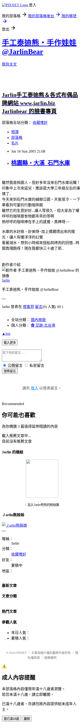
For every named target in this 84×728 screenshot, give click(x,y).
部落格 (16, 138)
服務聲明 (50, 657)
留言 (38, 307)
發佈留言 (10, 371)
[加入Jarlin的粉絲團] (42, 496)
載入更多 (10, 342)
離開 (27, 719)
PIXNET (21, 652)
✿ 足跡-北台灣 (43, 325)
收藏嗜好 (40, 123)
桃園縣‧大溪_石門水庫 (40, 163)
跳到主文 (9, 64)
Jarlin (6, 280)
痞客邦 (28, 307)
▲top (6, 334)
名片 (15, 143)
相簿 (15, 132)
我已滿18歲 (11, 719)
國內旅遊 (38, 320)
